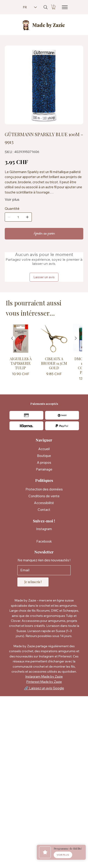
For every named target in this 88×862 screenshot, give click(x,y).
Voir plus (12, 199)
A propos (44, 462)
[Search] (45, 7)
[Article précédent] (12, 338)
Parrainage (44, 469)
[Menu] (63, 7)
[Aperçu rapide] (20, 338)
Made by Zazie (48, 25)
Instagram (44, 529)
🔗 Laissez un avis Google (44, 688)
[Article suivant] (76, 338)
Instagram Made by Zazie (44, 676)
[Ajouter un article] (27, 217)
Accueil (44, 449)
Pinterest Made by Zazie (44, 682)
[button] (53, 7)
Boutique (44, 456)
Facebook (44, 541)
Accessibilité (44, 503)
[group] (44, 353)
